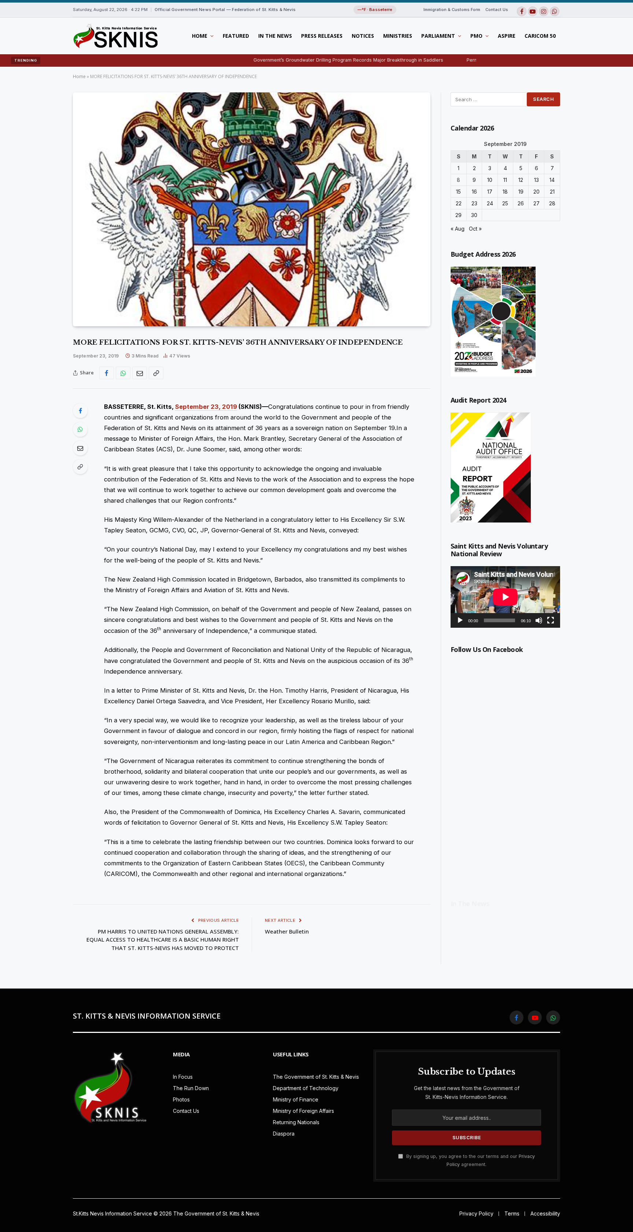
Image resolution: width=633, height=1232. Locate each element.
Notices (363, 35)
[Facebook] (80, 410)
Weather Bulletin (287, 931)
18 (505, 191)
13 (536, 180)
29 (458, 215)
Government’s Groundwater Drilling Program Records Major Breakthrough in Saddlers (304, 60)
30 (474, 215)
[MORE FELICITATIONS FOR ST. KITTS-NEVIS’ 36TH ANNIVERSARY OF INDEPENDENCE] (251, 209)
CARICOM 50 (540, 35)
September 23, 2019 (206, 406)
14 (552, 180)
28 (552, 203)
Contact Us (496, 9)
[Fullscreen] (550, 620)
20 (536, 191)
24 (490, 203)
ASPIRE (506, 35)
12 (520, 180)
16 (474, 191)
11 (505, 180)
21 (552, 191)
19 (520, 191)
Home (199, 35)
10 (489, 180)
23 (474, 203)
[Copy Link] (156, 373)
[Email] (80, 448)
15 (458, 191)
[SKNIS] (115, 36)
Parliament (438, 35)
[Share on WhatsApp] (123, 373)
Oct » (475, 228)
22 (459, 203)
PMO (476, 35)
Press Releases (322, 35)
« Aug (457, 228)
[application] (505, 597)
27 (536, 203)
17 (489, 191)
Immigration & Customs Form (451, 9)
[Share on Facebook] (106, 373)
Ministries (397, 35)
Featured (236, 35)
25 (505, 203)
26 (521, 203)
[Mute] (539, 620)
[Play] (460, 620)
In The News (275, 35)
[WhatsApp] (80, 429)
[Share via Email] (139, 373)
